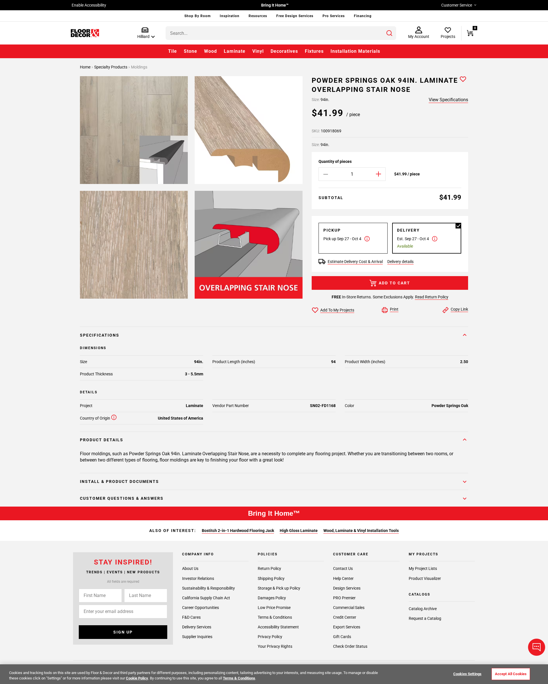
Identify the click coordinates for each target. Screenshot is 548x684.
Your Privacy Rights (275, 646)
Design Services (346, 588)
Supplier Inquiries (197, 636)
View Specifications (448, 99)
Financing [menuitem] (363, 16)
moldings (139, 67)
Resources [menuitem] (258, 16)
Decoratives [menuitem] (284, 51)
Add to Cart (394, 283)
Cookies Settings (467, 674)
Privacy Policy (270, 636)
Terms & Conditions (275, 617)
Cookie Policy (137, 678)
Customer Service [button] (456, 5)
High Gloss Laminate (299, 530)
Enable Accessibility (89, 5)
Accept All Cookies (511, 674)
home (85, 67)
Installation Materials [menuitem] (355, 51)
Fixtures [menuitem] (314, 51)
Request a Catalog (425, 618)
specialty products (111, 67)
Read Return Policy (431, 297)
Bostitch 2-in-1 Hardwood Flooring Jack (238, 530)
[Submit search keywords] (389, 33)
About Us (190, 568)
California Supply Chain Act (206, 598)
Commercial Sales (348, 607)
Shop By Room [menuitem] (197, 16)
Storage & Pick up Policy (279, 588)
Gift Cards (342, 636)
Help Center (343, 578)
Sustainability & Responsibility (208, 588)
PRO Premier (344, 598)
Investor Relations (198, 578)
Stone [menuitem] (190, 51)
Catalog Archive (423, 608)
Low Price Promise (274, 607)
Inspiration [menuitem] (229, 16)
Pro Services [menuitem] (334, 16)
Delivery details (400, 261)
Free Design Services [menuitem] (294, 16)
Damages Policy (272, 598)
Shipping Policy (271, 578)
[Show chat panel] (536, 647)
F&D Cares (191, 617)
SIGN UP (123, 632)
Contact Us (343, 568)
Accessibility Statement (278, 627)
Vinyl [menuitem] (258, 51)
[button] (144, 33)
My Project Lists (423, 568)
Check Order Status (350, 646)
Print (394, 309)
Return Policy (269, 568)
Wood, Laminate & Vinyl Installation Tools (361, 530)
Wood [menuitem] (210, 51)
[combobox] (281, 33)
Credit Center (344, 617)
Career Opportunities (200, 607)
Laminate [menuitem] (234, 51)
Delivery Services (196, 627)
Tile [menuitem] (172, 51)
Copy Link (459, 309)
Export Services (346, 627)
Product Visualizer (425, 578)
